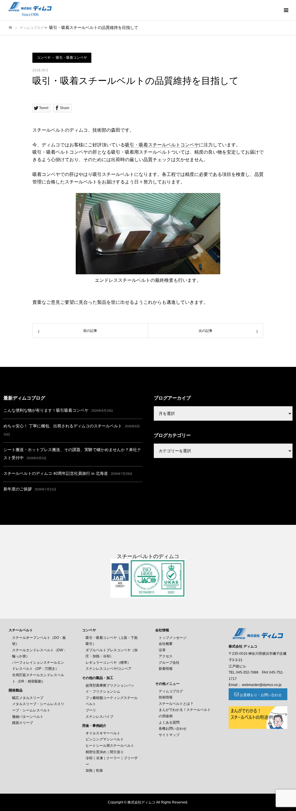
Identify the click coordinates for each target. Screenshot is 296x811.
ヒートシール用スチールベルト (110, 746)
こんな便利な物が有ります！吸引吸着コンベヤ (45, 410)
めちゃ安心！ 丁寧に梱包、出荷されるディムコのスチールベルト (62, 426)
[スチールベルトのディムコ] (30, 6)
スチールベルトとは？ (176, 704)
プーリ (91, 710)
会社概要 (166, 644)
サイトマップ (169, 735)
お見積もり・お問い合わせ (261, 695)
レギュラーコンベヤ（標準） (108, 663)
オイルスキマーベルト (103, 733)
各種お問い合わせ (172, 729)
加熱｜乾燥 (94, 770)
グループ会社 (169, 663)
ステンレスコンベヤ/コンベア (109, 669)
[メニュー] (286, 10)
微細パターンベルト (27, 717)
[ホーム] (10, 28)
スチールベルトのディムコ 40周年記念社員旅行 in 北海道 (55, 473)
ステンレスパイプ (99, 717)
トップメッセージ (172, 638)
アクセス (166, 656)
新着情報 (166, 669)
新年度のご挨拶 (17, 489)
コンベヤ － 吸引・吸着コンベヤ (62, 58)
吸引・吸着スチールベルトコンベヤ (162, 144)
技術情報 (166, 697)
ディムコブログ (32, 28)
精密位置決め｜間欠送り (105, 752)
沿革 (162, 650)
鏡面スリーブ (22, 723)
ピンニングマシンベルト (105, 739)
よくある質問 (169, 722)
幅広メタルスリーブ (27, 698)
